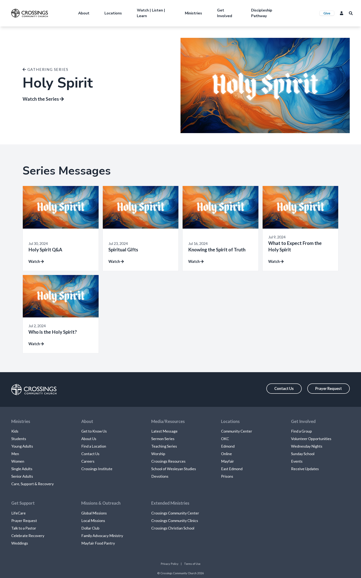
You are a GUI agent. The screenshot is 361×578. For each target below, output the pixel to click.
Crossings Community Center (175, 513)
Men (15, 453)
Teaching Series (164, 446)
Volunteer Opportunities (311, 438)
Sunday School (302, 453)
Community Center (236, 431)
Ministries (193, 13)
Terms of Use (192, 563)
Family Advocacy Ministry (102, 535)
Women (17, 461)
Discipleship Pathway (261, 13)
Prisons (227, 476)
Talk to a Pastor (23, 528)
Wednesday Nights (306, 446)
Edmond (228, 446)
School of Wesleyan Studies (173, 468)
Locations (113, 13)
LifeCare (18, 513)
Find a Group (301, 431)
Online (226, 453)
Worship (158, 453)
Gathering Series (47, 69)
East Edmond (232, 468)
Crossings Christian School (172, 528)
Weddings (19, 543)
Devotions (159, 476)
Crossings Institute (96, 468)
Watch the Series (41, 99)
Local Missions (93, 520)
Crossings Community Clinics (174, 520)
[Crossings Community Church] (29, 13)
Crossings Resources (168, 461)
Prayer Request (328, 388)
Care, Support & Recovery (32, 483)
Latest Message (164, 431)
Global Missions (94, 513)
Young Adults (22, 446)
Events (297, 461)
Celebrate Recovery (27, 535)
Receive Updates (305, 468)
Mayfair (227, 461)
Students (18, 438)
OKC (225, 438)
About (83, 13)
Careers (87, 461)
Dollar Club (90, 528)
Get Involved (224, 13)
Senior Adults (22, 476)
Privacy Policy (169, 563)
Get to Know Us (94, 431)
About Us (88, 438)
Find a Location (93, 446)
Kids (14, 431)
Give (326, 13)
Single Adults (21, 468)
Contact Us (284, 388)
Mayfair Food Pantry (98, 543)
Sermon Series (162, 438)
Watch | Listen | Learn (151, 13)
